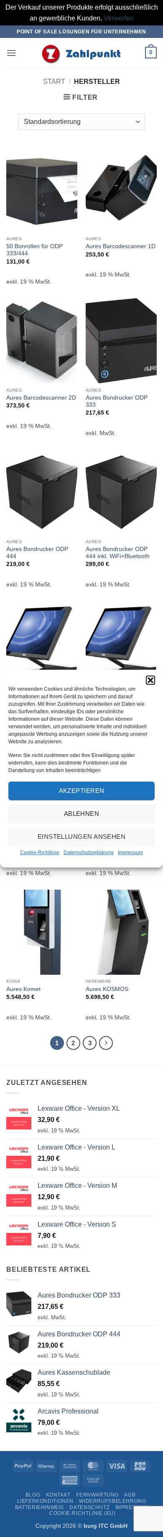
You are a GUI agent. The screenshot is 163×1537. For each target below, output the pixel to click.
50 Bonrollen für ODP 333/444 (34, 250)
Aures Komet (23, 989)
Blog (32, 1495)
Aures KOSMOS (107, 989)
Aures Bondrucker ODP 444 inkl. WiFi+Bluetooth (118, 553)
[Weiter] (106, 1043)
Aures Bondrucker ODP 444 (37, 553)
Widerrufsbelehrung (112, 1501)
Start (54, 81)
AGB (129, 1495)
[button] (150, 680)
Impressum (130, 852)
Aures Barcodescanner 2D (41, 398)
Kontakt (58, 1495)
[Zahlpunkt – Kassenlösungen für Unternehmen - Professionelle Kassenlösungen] (81, 52)
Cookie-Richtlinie (39, 852)
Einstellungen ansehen (81, 836)
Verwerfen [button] (119, 18)
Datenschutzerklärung (89, 852)
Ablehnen (81, 813)
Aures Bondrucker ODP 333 (117, 401)
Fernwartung (97, 1495)
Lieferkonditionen (45, 1501)
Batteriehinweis (39, 1507)
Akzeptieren (81, 790)
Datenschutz (89, 1507)
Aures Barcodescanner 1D (120, 246)
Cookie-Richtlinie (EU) (82, 1513)
